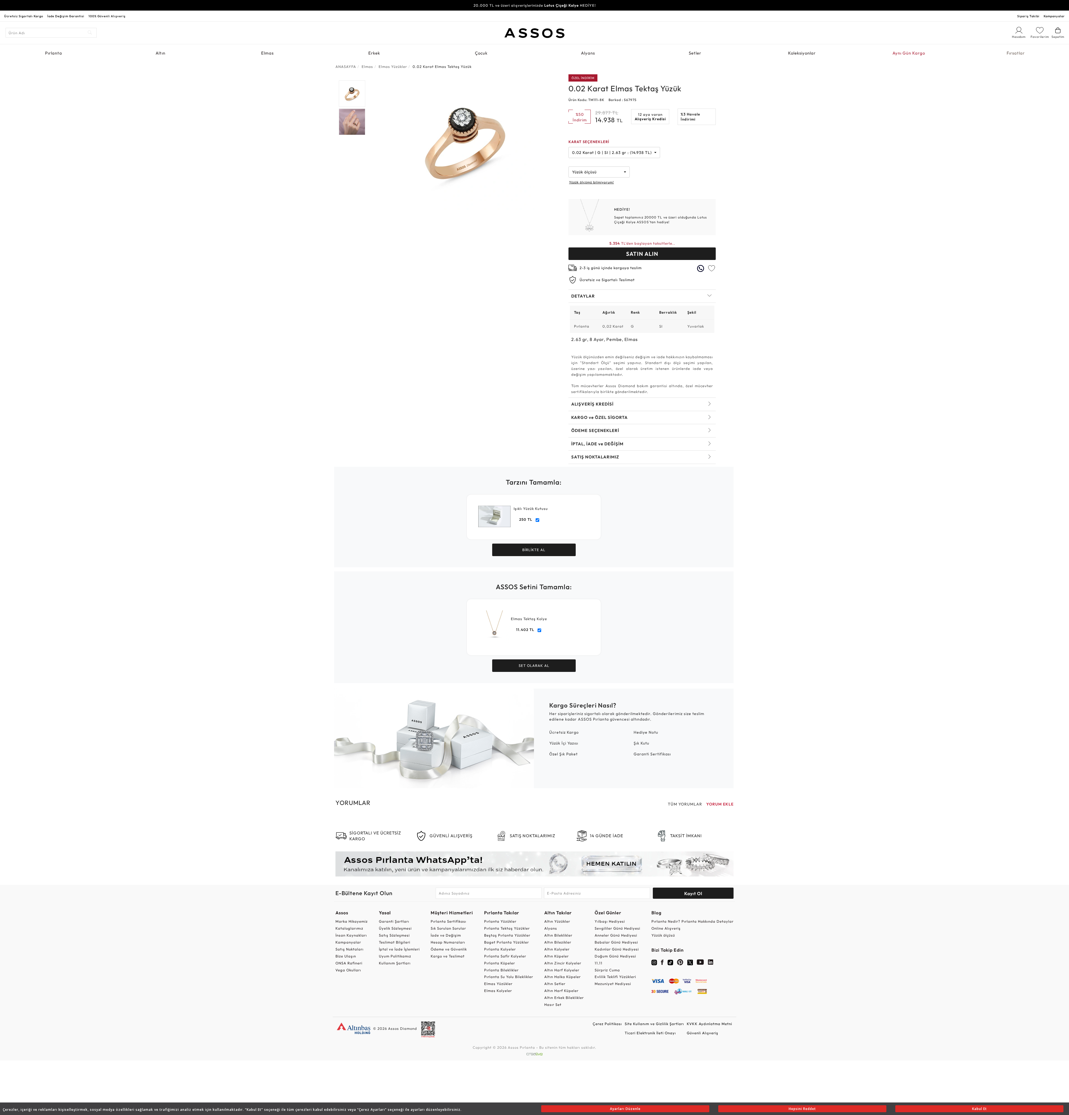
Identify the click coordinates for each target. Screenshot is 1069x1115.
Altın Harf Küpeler (561, 990)
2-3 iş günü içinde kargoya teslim (611, 268)
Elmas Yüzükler (498, 983)
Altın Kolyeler (557, 949)
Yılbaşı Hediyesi (610, 921)
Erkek (374, 53)
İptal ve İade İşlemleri (399, 949)
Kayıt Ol (693, 893)
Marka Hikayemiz (351, 921)
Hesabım (1019, 37)
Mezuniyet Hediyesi (613, 983)
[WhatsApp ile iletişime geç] (700, 268)
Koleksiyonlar (802, 53)
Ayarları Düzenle (625, 1108)
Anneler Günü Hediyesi (616, 935)
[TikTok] (670, 962)
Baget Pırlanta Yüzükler (506, 942)
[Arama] (90, 33)
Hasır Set (553, 1004)
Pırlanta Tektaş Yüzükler (507, 928)
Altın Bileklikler (558, 935)
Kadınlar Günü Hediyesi (617, 949)
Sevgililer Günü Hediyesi (617, 928)
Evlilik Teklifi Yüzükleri (615, 976)
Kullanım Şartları (395, 963)
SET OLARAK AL (534, 665)
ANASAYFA (345, 66)
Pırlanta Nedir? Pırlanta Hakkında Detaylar (692, 921)
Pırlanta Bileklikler (501, 970)
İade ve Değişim (446, 935)
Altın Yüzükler (557, 921)
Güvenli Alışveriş (702, 1033)
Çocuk (481, 53)
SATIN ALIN (642, 253)
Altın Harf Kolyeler (561, 970)
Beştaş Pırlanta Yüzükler (507, 935)
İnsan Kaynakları (351, 935)
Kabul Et (979, 1108)
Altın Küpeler (556, 956)
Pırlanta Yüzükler (500, 921)
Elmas (267, 53)
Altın (160, 53)
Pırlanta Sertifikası (448, 921)
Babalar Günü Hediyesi (616, 942)
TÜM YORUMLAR (685, 804)
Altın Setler (554, 983)
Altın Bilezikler (557, 942)
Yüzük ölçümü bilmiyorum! (591, 182)
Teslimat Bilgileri (394, 942)
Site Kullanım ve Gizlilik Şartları (654, 1023)
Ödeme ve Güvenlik (449, 949)
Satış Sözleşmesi (394, 935)
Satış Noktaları (349, 949)
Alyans (588, 53)
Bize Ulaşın (345, 956)
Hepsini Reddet (802, 1108)
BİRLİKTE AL (533, 549)
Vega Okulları (348, 970)
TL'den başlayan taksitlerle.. (642, 243)
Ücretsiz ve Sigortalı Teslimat (607, 279)
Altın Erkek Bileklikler (564, 997)
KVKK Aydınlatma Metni (709, 1023)
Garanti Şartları (394, 921)
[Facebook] (662, 963)
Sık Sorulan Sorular (448, 928)
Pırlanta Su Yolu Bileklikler (508, 976)
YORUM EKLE (720, 804)
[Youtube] (700, 963)
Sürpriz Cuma (607, 970)
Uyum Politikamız (395, 956)
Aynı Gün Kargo (909, 53)
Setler (695, 53)
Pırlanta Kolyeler (500, 949)
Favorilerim (1040, 37)
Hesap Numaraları (448, 942)
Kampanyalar (1054, 16)
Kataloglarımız (349, 928)
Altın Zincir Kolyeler (562, 963)
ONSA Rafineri (348, 963)
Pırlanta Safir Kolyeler (505, 956)
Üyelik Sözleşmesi (395, 928)
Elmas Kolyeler (498, 990)
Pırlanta (53, 53)
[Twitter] (690, 962)
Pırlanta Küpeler (499, 963)
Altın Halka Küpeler (562, 976)
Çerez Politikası (607, 1023)
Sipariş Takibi (1028, 16)
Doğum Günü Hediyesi (615, 956)
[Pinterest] (680, 963)
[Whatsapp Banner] (534, 863)
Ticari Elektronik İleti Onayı (650, 1033)
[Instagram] (654, 962)
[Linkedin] (711, 963)
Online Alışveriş (666, 928)
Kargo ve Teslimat (448, 956)
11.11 (598, 963)
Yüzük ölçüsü (663, 935)
